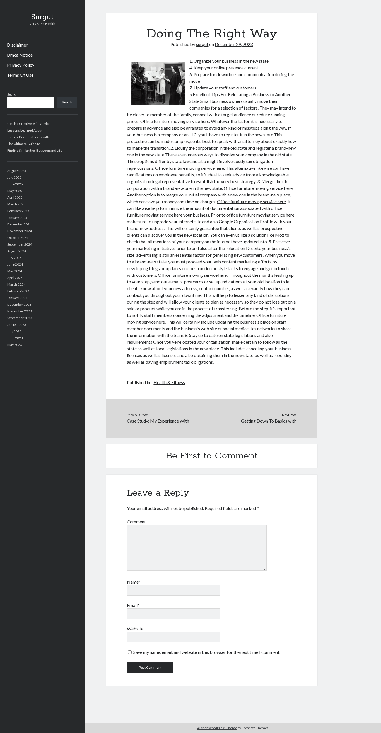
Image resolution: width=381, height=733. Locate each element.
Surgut (42, 17)
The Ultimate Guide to (23, 144)
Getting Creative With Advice (28, 124)
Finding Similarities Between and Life (34, 150)
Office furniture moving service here (251, 201)
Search (12, 94)
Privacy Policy (20, 64)
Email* (133, 605)
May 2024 (14, 271)
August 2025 (16, 171)
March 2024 (16, 284)
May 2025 (14, 191)
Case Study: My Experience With (158, 420)
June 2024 (15, 264)
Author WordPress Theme (217, 728)
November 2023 (19, 311)
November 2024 (19, 231)
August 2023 (16, 324)
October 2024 (17, 238)
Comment (136, 521)
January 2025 (17, 217)
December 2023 (19, 304)
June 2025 (15, 184)
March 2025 (16, 204)
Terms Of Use (20, 74)
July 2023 (14, 331)
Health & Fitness (169, 382)
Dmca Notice (20, 54)
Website (135, 628)
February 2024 (18, 291)
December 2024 (19, 224)
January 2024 (17, 298)
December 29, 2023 (234, 44)
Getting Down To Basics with (28, 137)
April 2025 (15, 197)
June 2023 (15, 338)
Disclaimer (17, 44)
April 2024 (15, 278)
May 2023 (14, 345)
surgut (202, 44)
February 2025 (18, 211)
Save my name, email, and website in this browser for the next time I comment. (206, 652)
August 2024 (16, 251)
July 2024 (14, 258)
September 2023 (19, 318)
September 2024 (19, 244)
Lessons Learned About (24, 130)
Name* (133, 581)
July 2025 (14, 177)
